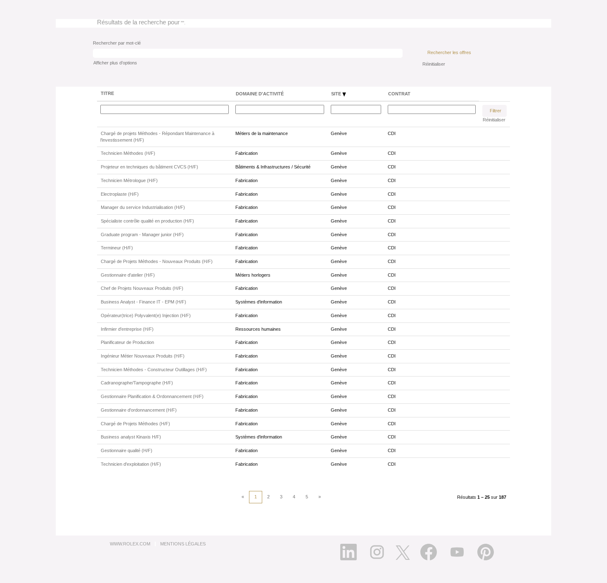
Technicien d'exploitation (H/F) (131, 464)
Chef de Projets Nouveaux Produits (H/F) (142, 288)
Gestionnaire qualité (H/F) (126, 450)
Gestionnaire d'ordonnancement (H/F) (139, 410)
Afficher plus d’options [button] (115, 62)
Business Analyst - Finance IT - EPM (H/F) (143, 301)
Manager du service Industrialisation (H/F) (143, 207)
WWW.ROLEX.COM (130, 543)
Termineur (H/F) (117, 247)
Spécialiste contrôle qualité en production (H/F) (147, 220)
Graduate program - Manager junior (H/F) (142, 234)
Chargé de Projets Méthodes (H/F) (135, 423)
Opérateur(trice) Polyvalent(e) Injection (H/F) (146, 315)
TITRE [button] (107, 93)
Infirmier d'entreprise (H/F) (127, 329)
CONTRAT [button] (399, 93)
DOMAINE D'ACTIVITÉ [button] (260, 93)
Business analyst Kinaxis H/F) (131, 436)
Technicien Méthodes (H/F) (128, 153)
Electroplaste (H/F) (120, 194)
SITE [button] (336, 93)
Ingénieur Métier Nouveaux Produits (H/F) (143, 355)
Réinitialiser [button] (433, 64)
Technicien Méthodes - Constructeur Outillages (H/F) (154, 369)
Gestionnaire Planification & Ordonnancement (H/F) (152, 396)
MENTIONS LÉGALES (183, 543)
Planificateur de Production (127, 342)
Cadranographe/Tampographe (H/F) (137, 382)
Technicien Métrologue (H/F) (129, 180)
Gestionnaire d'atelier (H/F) (128, 275)
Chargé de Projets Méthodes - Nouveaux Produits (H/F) (157, 261)
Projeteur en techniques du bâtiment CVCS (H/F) (149, 166)
